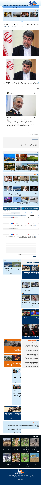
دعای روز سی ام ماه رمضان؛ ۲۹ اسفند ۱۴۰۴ (14, 424)
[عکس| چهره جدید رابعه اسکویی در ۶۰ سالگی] (34, 188)
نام (37, 243)
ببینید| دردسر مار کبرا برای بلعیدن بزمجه (16, 448)
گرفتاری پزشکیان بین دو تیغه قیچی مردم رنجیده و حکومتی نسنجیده (28, 145)
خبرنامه (13, 475)
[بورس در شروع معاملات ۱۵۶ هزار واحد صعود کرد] (26, 285)
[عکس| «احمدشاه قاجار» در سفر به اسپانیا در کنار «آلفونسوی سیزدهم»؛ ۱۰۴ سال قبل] (25, 178)
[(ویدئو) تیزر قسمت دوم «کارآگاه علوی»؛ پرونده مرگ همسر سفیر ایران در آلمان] (17, 178)
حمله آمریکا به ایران (29, 262)
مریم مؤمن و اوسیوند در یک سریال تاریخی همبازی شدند (31, 357)
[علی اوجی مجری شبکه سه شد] (8, 199)
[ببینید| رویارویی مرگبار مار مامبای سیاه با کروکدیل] (34, 457)
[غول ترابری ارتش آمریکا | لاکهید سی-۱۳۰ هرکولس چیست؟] (34, 199)
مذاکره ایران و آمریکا (35, 262)
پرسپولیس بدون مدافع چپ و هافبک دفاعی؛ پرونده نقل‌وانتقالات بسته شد (26, 319)
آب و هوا (13, 0)
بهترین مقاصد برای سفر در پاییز (22, 161)
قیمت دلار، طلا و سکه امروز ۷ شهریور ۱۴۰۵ (8, 19)
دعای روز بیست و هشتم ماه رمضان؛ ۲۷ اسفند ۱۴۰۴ (13, 426)
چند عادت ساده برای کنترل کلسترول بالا (19, 376)
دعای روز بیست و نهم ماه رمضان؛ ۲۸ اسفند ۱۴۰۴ (14, 425)
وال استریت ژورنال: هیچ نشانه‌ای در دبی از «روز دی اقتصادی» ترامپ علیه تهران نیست (30, 360)
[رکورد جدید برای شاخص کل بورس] (35, 284)
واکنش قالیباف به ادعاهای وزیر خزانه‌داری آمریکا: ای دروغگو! (30, 355)
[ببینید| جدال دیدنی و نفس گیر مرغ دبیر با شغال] (34, 442)
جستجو (24, 475)
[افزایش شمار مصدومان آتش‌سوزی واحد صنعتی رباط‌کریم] (19, 387)
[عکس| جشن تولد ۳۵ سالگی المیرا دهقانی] (8, 178)
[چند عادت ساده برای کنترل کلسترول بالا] (19, 371)
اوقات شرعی (10, 0)
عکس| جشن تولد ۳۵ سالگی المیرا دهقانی (8, 182)
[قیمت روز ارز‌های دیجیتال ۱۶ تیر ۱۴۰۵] (15, 387)
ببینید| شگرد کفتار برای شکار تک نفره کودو (7, 463)
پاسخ (5, 217)
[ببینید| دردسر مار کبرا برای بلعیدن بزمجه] (16, 442)
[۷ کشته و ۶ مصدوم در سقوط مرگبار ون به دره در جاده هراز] (26, 298)
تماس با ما (21, 0)
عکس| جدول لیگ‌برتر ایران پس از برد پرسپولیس (32, 345)
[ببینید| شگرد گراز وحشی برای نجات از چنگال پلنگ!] (25, 442)
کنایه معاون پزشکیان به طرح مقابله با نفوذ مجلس (32, 427)
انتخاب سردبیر (35, 265)
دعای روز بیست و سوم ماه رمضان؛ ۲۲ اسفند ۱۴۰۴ (14, 432)
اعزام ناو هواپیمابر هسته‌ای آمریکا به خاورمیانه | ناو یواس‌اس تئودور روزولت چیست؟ (17, 193)
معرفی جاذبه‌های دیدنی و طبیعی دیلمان (33, 161)
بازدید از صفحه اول (35, 212)
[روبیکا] (12, 208)
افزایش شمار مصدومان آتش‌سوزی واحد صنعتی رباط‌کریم (19, 393)
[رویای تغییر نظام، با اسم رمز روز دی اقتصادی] (35, 268)
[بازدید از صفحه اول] (37, 212)
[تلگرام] (30, 208)
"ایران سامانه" (18, 479)
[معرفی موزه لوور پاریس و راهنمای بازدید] (21, 166)
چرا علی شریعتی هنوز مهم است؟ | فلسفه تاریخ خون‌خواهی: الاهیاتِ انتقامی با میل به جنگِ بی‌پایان (8, 416)
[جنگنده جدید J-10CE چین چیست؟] (17, 199)
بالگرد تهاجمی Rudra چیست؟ (34, 181)
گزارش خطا (36, 210)
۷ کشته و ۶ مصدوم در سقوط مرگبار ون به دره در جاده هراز (26, 303)
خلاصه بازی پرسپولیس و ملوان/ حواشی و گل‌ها (32, 365)
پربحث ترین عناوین (30, 340)
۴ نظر (35, 23)
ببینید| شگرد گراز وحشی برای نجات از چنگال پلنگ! (25, 449)
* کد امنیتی (37, 254)
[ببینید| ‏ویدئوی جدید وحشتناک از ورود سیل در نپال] (8, 358)
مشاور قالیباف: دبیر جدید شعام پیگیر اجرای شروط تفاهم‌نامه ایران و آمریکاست (30, 426)
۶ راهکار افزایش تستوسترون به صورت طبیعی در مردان (14, 378)
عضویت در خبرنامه (15, 213)
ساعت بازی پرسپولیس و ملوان (35, 318)
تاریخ (18, 406)
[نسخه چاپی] (21, 21)
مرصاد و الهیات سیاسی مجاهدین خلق (9, 348)
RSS (7, 475)
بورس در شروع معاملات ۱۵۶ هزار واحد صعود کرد (26, 289)
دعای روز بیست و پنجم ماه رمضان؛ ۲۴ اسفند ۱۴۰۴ (14, 430)
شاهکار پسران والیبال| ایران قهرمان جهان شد (32, 363)
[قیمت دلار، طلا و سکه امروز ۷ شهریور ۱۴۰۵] (8, 14)
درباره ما (19, 0)
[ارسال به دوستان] (22, 21)
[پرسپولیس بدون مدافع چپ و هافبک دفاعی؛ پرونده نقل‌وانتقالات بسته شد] (26, 313)
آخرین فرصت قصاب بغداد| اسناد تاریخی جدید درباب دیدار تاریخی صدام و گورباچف (17, 349)
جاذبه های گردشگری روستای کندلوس (10, 170)
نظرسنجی (7, 0)
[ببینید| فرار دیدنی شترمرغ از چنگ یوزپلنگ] (7, 442)
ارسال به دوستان (29, 212)
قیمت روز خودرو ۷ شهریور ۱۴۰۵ (17, 18)
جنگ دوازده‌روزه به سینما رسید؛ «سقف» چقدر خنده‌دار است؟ (26, 203)
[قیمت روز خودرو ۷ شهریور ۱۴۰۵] (16, 14)
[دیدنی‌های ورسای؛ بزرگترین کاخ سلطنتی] (32, 166)
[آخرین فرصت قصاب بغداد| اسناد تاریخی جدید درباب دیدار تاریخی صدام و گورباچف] (16, 344)
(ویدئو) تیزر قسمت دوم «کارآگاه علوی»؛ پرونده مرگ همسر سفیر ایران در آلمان (17, 182)
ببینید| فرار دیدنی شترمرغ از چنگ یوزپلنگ (7, 448)
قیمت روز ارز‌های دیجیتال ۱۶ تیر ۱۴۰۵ (14, 393)
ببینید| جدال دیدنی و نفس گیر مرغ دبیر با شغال (35, 449)
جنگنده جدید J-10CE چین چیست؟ (17, 203)
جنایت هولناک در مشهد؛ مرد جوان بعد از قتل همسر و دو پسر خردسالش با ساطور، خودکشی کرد (35, 304)
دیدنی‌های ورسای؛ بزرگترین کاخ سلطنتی (33, 170)
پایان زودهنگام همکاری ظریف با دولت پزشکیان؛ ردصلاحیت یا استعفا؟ (28, 144)
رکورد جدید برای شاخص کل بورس (35, 289)
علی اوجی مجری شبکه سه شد (8, 202)
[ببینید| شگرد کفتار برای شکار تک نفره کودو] (7, 457)
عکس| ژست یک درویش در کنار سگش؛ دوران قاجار (31, 346)
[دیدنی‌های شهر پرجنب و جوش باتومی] (9, 157)
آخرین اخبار (37, 340)
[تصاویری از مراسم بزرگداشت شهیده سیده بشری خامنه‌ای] (30, 330)
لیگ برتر (36, 309)
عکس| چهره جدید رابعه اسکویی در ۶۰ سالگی (35, 192)
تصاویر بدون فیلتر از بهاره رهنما (26, 192)
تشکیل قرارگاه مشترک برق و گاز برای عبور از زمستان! (31, 362)
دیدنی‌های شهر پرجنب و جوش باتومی (10, 161)
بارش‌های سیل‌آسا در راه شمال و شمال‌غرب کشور (32, 366)
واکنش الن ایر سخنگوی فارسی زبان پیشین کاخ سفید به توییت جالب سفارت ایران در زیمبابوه (30, 343)
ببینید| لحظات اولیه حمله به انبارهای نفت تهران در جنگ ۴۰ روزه (30, 348)
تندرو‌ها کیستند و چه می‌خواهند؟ (27, 273)
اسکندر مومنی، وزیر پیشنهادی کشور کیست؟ (31, 142)
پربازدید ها (34, 340)
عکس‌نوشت (18, 340)
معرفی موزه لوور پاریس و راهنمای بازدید (21, 170)
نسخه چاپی (23, 212)
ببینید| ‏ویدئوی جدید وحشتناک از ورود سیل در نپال (31, 358)
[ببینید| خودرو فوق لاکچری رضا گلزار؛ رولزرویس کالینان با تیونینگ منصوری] (8, 188)
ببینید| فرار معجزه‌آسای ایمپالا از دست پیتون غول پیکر (25, 464)
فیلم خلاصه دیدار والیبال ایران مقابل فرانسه (32, 354)
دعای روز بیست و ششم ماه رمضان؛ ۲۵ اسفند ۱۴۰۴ (14, 429)
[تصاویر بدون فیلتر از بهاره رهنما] (25, 188)
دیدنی (37, 323)
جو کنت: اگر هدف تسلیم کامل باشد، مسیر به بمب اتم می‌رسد (26, 19)
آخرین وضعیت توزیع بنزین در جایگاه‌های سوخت (32, 350)
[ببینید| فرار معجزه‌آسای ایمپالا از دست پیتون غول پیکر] (25, 457)
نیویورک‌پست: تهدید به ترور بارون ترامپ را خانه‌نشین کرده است (30, 352)
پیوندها (17, 0)
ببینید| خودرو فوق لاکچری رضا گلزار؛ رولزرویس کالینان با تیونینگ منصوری (8, 193)
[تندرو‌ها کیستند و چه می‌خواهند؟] (26, 268)
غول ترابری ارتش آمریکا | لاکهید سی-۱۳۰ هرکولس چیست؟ (35, 203)
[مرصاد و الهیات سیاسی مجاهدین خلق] (8, 343)
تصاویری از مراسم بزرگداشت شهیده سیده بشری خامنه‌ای (31, 336)
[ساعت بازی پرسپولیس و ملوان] (35, 313)
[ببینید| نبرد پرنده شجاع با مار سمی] (16, 457)
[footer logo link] (19, 472)
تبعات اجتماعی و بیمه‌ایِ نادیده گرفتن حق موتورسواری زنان (34, 19)
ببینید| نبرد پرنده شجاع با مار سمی (16, 463)
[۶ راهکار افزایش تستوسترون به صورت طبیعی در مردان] (15, 371)
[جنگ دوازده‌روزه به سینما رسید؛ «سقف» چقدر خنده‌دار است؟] (25, 199)
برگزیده (35, 21)
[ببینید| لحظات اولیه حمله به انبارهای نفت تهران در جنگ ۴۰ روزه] (16, 358)
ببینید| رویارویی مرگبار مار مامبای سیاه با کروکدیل (35, 463)
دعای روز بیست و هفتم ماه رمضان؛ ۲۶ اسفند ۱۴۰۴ (14, 428)
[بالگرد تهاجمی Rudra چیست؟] (34, 178)
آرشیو (14, 0)
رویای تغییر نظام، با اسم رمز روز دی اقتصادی (35, 273)
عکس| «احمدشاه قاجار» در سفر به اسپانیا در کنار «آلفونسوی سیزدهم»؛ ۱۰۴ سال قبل (26, 183)
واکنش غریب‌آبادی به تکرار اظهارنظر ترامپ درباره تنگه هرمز (31, 423)
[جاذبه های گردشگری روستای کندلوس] (9, 166)
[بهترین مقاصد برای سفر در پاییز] (21, 157)
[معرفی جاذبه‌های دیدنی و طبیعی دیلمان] (32, 157)
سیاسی (38, 21)
